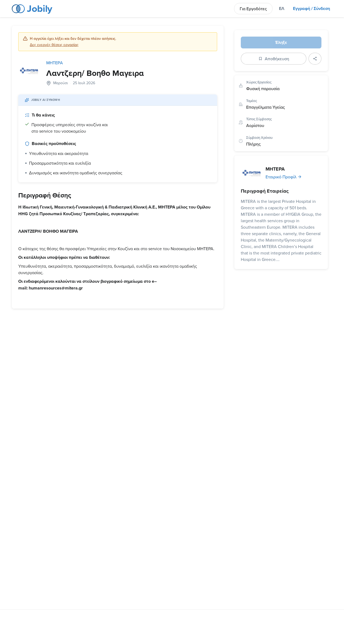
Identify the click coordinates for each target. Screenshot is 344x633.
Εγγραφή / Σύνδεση (311, 8)
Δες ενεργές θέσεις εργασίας (54, 44)
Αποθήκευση (277, 59)
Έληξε (281, 42)
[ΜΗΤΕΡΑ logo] (29, 70)
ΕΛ (281, 8)
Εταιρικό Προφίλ (281, 177)
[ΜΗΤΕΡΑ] (251, 172)
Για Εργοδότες (253, 9)
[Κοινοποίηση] (315, 59)
